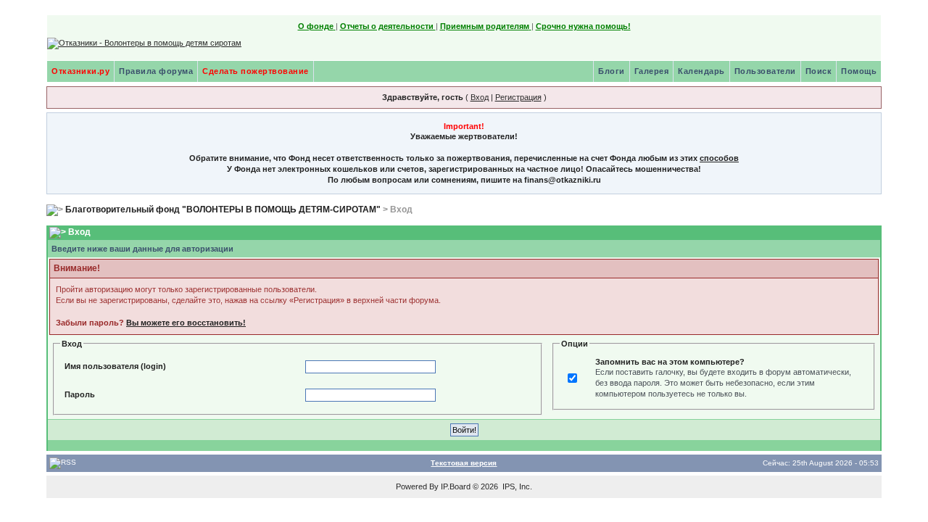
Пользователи (765, 71)
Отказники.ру (80, 71)
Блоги (611, 71)
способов (719, 158)
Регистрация (518, 97)
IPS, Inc (516, 486)
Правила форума (156, 71)
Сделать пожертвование (255, 71)
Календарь (701, 71)
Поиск (818, 71)
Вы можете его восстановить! (186, 322)
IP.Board (456, 486)
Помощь (859, 71)
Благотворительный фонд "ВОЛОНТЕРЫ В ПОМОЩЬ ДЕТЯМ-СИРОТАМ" (223, 209)
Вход (480, 97)
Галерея (651, 71)
